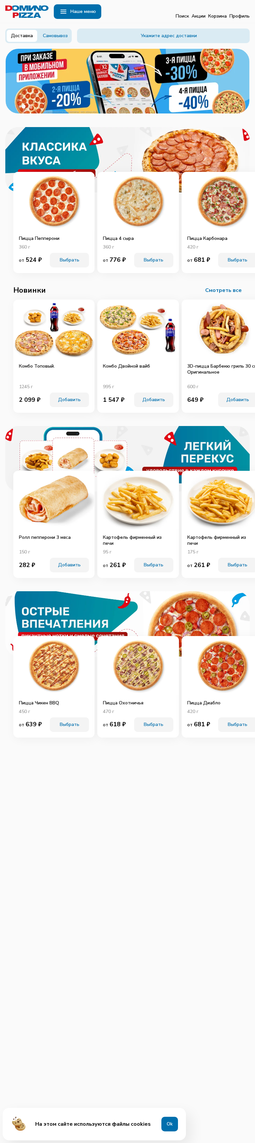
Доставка (22, 36)
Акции (199, 16)
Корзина (217, 16)
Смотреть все (223, 290)
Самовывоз (55, 36)
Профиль (239, 16)
